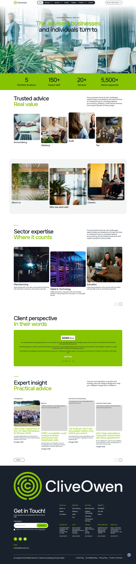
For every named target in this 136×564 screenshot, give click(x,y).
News (100, 514)
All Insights (101, 508)
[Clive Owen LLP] (20, 2)
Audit (74, 514)
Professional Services (89, 520)
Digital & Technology (88, 512)
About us (62, 508)
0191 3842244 (88, 536)
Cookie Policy (80, 558)
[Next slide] (120, 304)
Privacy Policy (103, 558)
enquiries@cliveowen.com (21, 548)
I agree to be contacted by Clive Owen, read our (30, 529)
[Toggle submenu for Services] (52, 2)
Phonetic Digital (59, 558)
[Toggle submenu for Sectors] (61, 2)
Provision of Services (115, 558)
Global (61, 511)
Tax (73, 517)
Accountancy (76, 508)
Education (88, 516)
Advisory (75, 511)
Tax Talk (100, 511)
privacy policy (42, 529)
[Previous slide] (116, 304)
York (73, 524)
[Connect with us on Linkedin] (20, 539)
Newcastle (114, 524)
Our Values (62, 514)
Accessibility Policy (91, 558)
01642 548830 (101, 536)
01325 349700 (63, 536)
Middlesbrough (103, 524)
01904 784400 (76, 536)
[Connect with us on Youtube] (25, 539)
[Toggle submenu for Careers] (85, 2)
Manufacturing (89, 508)
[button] (65, 361)
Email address (18, 521)
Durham (87, 524)
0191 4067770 (114, 536)
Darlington (63, 524)
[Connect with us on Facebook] (15, 539)
